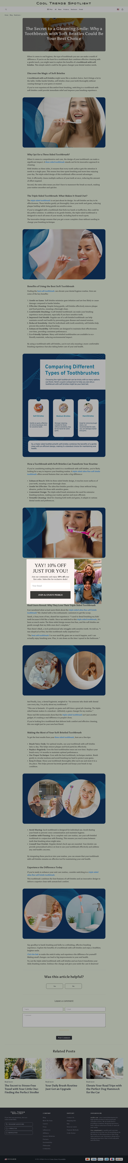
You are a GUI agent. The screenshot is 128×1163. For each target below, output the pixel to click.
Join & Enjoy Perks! (50, 595)
